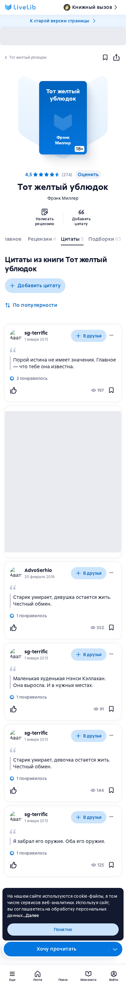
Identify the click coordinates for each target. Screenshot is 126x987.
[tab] (12, 240)
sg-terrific (36, 333)
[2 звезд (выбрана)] (41, 174)
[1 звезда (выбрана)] (35, 174)
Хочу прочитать (56, 949)
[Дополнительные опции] (115, 949)
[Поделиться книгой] (116, 57)
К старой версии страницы (59, 21)
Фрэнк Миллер (63, 198)
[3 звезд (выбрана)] (46, 174)
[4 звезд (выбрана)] (52, 174)
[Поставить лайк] (13, 390)
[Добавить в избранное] (105, 57)
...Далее (31, 915)
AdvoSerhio (38, 570)
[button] (63, 117)
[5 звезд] (57, 174)
